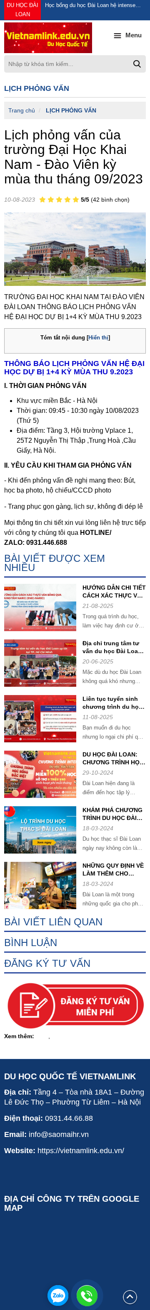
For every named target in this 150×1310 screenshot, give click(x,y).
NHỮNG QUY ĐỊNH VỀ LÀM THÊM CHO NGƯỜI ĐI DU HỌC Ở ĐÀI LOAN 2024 (113, 870)
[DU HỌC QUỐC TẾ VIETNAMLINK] (75, 37)
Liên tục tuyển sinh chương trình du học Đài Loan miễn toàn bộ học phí (112, 703)
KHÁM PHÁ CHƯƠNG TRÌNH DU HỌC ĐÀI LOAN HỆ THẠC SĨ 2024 (112, 814)
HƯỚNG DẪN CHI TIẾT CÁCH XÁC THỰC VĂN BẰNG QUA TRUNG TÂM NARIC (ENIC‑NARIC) (114, 592)
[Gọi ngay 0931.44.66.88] (87, 1295)
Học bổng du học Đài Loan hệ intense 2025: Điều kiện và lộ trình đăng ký (90, 6)
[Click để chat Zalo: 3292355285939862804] (58, 1295)
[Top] (130, 1296)
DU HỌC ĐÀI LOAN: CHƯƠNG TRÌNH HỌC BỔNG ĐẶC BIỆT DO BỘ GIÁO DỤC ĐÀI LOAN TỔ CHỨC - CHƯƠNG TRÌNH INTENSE (113, 758)
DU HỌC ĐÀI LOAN (22, 9)
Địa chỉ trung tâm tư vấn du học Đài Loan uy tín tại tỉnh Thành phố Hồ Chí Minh (112, 647)
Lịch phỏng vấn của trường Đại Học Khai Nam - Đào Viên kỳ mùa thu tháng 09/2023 (73, 156)
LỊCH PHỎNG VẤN (71, 110)
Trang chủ (21, 110)
